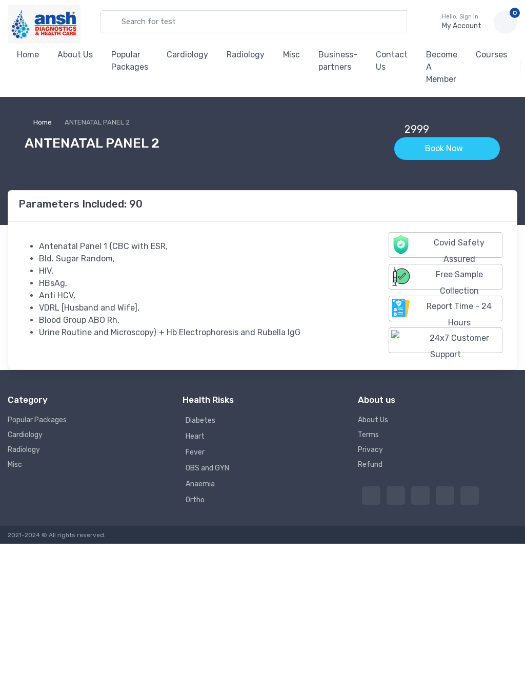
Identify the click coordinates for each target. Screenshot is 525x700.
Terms (368, 434)
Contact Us (392, 61)
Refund (370, 464)
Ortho (195, 500)
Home (28, 54)
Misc (291, 54)
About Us (75, 54)
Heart (195, 436)
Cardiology (187, 54)
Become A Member (441, 67)
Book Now (445, 148)
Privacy (370, 449)
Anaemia (200, 484)
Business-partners (337, 61)
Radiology (246, 54)
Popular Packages (129, 61)
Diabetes (200, 420)
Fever (195, 452)
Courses (491, 54)
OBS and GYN (207, 468)
